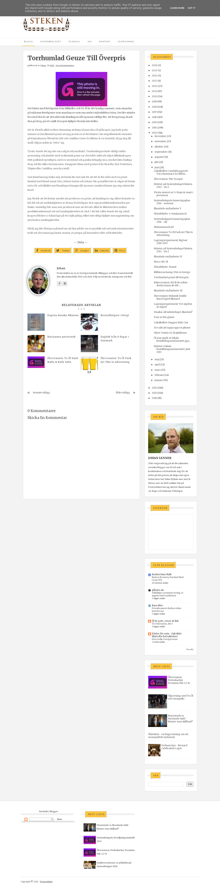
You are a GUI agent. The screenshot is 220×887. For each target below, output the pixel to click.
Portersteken (46, 881)
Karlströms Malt (162, 574)
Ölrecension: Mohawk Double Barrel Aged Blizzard (170, 297)
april (157, 364)
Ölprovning (126, 41)
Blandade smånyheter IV (168, 256)
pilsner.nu (158, 590)
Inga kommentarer (65, 65)
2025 (154, 70)
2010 (154, 398)
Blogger (54, 811)
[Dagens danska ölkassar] (36, 322)
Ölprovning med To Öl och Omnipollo (180, 697)
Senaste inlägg (41, 392)
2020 (155, 96)
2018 (154, 106)
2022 (154, 86)
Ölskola (74, 41)
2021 (154, 91)
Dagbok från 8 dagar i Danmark (115, 338)
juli (156, 162)
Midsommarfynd (164, 227)
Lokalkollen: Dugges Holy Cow (171, 322)
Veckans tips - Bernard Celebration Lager (174, 747)
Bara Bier (157, 605)
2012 (154, 387)
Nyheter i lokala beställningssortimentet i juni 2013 (172, 349)
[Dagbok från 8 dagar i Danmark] (89, 343)
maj (157, 359)
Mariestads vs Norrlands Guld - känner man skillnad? (180, 718)
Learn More (177, 8)
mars (158, 369)
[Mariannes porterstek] (36, 343)
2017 (154, 112)
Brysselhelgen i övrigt (115, 315)
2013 (154, 132)
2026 (154, 65)
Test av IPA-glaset (164, 317)
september (161, 151)
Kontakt (104, 41)
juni (157, 167)
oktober (159, 146)
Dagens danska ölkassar (63, 315)
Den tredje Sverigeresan (164, 639)
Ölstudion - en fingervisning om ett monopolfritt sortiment (168, 736)
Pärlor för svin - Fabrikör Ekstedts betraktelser (167, 635)
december (160, 136)
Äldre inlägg (123, 392)
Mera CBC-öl (161, 261)
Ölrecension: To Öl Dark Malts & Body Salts (62, 360)
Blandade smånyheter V (167, 208)
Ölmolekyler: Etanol (165, 266)
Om (89, 41)
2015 (154, 122)
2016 (154, 117)
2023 (154, 80)
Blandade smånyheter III (168, 290)
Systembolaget (50, 41)
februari (159, 375)
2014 (154, 127)
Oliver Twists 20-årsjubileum (170, 332)
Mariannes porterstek (61, 336)
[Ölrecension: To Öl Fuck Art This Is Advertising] (89, 365)
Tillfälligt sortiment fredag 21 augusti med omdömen (167, 594)
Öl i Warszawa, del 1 (162, 623)
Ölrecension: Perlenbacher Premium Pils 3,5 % (179, 680)
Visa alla (189, 649)
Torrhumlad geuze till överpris (171, 277)
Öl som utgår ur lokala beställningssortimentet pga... (172, 339)
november (160, 141)
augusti (159, 157)
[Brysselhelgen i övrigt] (89, 322)
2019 (154, 101)
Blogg (28, 41)
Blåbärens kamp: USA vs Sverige (172, 272)
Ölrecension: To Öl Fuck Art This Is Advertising (116, 360)
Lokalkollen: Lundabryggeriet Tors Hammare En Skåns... (171, 172)
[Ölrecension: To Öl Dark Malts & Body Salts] (36, 362)
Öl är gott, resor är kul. (165, 620)
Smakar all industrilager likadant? (173, 312)
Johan (43, 65)
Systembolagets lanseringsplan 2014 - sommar (172, 202)
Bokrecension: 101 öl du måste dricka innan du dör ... (171, 284)
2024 (155, 75)
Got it (192, 8)
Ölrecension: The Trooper (168, 179)
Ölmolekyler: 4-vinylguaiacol (170, 213)
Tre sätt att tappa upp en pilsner (172, 327)
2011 (154, 392)
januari (159, 380)
